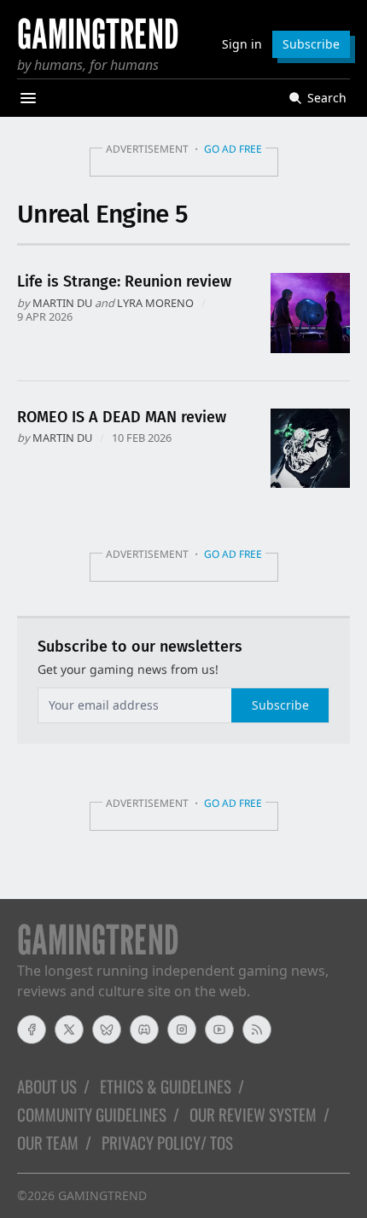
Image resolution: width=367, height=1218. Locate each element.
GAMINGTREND (102, 1195)
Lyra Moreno (155, 302)
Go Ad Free (233, 149)
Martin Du (62, 302)
